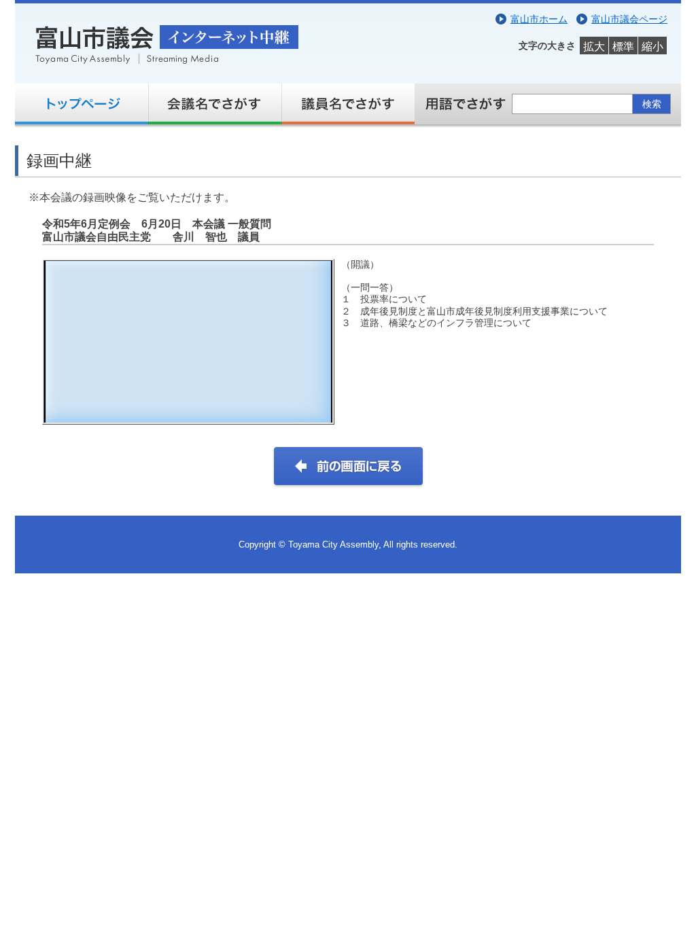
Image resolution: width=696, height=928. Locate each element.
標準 (623, 46)
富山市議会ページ (629, 19)
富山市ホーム (539, 19)
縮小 (652, 46)
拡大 (594, 46)
